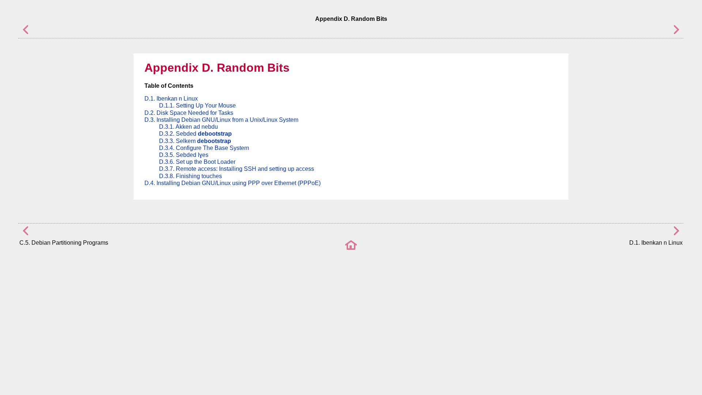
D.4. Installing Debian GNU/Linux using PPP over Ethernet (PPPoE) (232, 183)
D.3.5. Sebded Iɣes (183, 155)
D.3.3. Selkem (195, 141)
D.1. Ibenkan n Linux (171, 98)
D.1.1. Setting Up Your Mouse (197, 105)
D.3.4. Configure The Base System (204, 148)
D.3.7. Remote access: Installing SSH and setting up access (236, 169)
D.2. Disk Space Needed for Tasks (188, 113)
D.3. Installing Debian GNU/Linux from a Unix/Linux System (221, 120)
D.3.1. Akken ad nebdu (188, 127)
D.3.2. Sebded (195, 134)
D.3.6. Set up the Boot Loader (197, 162)
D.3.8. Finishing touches (190, 176)
